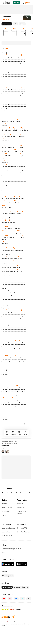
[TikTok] (22, 605)
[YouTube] (4, 605)
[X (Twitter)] (28, 605)
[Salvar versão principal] (10, 23)
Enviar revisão (5, 452)
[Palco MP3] (15, 615)
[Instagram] (10, 605)
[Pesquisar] (23, 3)
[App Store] (21, 570)
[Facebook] (16, 605)
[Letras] (5, 616)
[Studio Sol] (8, 623)
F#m (6, 48)
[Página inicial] (6, 2)
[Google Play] (8, 570)
